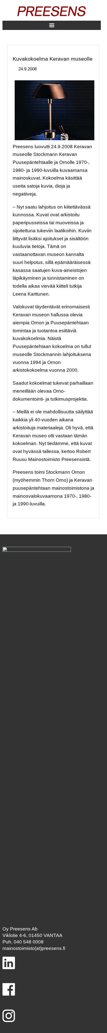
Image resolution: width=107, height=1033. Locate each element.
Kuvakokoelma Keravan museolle (53, 59)
